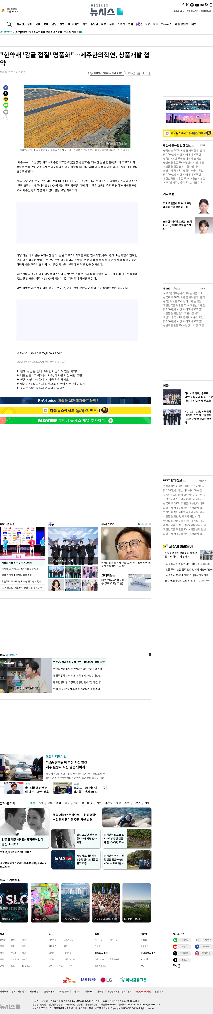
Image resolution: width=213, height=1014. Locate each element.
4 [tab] (150, 524)
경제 (45, 24)
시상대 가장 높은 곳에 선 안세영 (17, 562)
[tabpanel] (126, 548)
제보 (193, 24)
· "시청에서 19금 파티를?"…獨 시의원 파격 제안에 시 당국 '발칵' (188, 575)
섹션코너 (52, 959)
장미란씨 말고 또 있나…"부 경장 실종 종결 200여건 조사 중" (114, 838)
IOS (142, 965)
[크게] (148, 73)
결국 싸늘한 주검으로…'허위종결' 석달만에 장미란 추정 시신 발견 (74, 817)
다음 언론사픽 (206, 939)
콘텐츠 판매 (49, 991)
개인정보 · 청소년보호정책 (119, 991)
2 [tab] (142, 524)
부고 (61, 965)
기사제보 (88, 991)
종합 (32, 803)
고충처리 (76, 991)
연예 (130, 24)
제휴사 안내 (35, 991)
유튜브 (184, 946)
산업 (62, 24)
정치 (29, 24)
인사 (51, 965)
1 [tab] (139, 524)
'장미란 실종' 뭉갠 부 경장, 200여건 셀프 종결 (76, 689)
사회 (85, 24)
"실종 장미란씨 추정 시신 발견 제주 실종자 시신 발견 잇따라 (66, 764)
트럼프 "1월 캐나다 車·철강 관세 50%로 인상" (85, 792)
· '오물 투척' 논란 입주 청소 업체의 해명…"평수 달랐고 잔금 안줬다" (188, 569)
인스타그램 (206, 953)
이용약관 (100, 991)
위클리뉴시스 (207, 11)
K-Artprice (178, 11)
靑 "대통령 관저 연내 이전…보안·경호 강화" (37, 792)
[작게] (144, 73)
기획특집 (67, 952)
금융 (54, 24)
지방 (103, 24)
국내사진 (98, 939)
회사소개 (4, 991)
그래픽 (97, 946)
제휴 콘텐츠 (181, 24)
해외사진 (113, 939)
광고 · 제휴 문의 (19, 991)
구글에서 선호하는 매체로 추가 (108, 73)
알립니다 (159, 991)
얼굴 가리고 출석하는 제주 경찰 (17, 575)
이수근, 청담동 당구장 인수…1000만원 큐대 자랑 (79, 662)
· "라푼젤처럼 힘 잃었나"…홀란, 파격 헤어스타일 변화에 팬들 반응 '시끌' (188, 564)
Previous (2, 788)
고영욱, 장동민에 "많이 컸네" (15, 852)
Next (104, 788)
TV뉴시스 (166, 24)
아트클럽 (52, 946)
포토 (155, 24)
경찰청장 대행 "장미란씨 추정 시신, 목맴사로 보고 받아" (23, 865)
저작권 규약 (63, 991)
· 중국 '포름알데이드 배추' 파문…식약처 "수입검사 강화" (188, 580)
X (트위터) (184, 953)
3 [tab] (146, 524)
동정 (71, 965)
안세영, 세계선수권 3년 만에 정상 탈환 (20, 569)
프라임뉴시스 (193, 11)
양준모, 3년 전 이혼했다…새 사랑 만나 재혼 (87, 838)
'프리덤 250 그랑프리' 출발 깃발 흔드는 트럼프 (23, 587)
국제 (37, 24)
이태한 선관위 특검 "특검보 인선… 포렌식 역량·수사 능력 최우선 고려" (126, 564)
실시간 (20, 24)
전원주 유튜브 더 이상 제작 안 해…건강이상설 (77, 675)
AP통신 (144, 939)
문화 (111, 24)
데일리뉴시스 (69, 959)
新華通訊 (145, 946)
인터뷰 (52, 952)
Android (144, 959)
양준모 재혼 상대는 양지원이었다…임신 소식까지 (78, 668)
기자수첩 (168, 194)
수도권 (94, 24)
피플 (166, 385)
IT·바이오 (73, 24)
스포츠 (121, 24)
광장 (147, 24)
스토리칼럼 (68, 939)
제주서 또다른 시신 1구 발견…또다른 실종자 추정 (87, 859)
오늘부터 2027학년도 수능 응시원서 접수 (21, 581)
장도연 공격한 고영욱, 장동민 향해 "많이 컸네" (77, 682)
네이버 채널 (184, 939)
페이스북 (206, 946)
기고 (66, 946)
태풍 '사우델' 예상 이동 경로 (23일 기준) (113, 581)
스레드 (184, 959)
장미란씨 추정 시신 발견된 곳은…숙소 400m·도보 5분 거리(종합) (114, 859)
